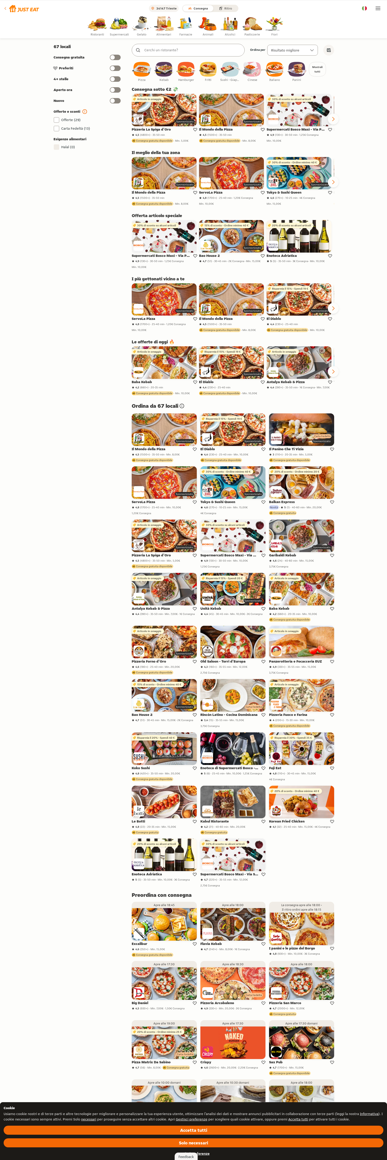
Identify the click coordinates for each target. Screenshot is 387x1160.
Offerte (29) (71, 119)
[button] (21, 8)
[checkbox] (142, 72)
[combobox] (192, 50)
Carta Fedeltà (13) (75, 128)
